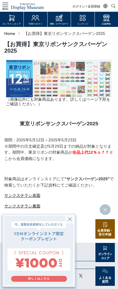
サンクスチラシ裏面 (22, 206)
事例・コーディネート (59, 24)
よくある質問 (105, 280)
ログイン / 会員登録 (86, 6)
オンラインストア (12, 24)
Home (9, 33)
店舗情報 (106, 24)
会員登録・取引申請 (105, 232)
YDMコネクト (35, 24)
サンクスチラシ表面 (22, 195)
